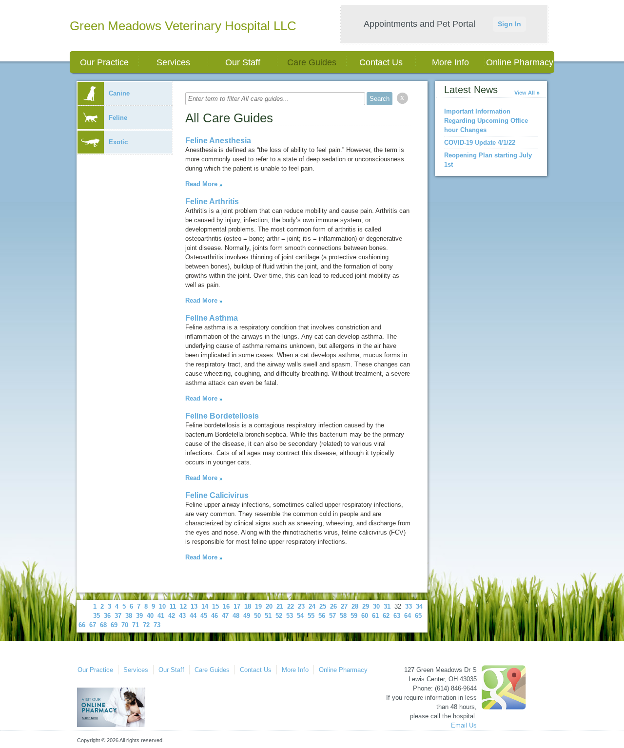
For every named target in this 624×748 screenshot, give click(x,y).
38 (128, 615)
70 (124, 625)
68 (103, 625)
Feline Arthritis (212, 201)
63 (396, 615)
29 (365, 606)
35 (96, 615)
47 (225, 615)
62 (386, 615)
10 (162, 606)
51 (268, 615)
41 (160, 615)
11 (173, 606)
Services (173, 62)
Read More (201, 184)
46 (214, 615)
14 (204, 606)
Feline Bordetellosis (222, 416)
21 (279, 606)
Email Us (464, 725)
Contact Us (381, 62)
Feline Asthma (211, 318)
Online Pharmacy (519, 62)
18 (247, 606)
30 (376, 606)
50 (257, 615)
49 (246, 615)
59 (354, 615)
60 (364, 615)
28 (354, 606)
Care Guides (311, 62)
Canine (119, 93)
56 (321, 615)
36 (107, 615)
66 (81, 625)
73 (157, 625)
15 (215, 606)
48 (236, 615)
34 (419, 606)
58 (343, 615)
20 (269, 606)
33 (408, 606)
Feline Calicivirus (217, 495)
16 (226, 606)
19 (258, 606)
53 (289, 615)
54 (300, 615)
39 (139, 615)
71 (135, 625)
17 (237, 606)
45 (203, 615)
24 (312, 606)
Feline (118, 117)
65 (418, 615)
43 (182, 615)
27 (344, 606)
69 (114, 625)
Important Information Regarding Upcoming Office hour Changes (486, 121)
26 (333, 606)
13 (194, 606)
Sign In (509, 24)
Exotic (118, 142)
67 (92, 625)
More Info (450, 62)
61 (375, 615)
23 (301, 606)
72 (146, 625)
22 (290, 606)
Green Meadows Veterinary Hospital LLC (183, 26)
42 (171, 615)
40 (150, 615)
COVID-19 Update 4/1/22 (479, 142)
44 (193, 615)
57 (332, 615)
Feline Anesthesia (218, 140)
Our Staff (242, 62)
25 (322, 606)
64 (407, 615)
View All (524, 93)
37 (118, 615)
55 (311, 615)
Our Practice (104, 62)
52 (278, 615)
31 (387, 606)
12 (183, 606)
